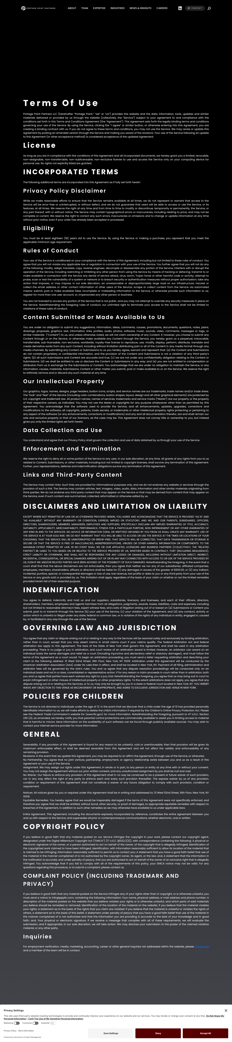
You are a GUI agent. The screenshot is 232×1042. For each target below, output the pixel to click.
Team (84, 8)
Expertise (99, 8)
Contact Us (202, 946)
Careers (161, 8)
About (72, 8)
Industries (117, 8)
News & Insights (140, 8)
